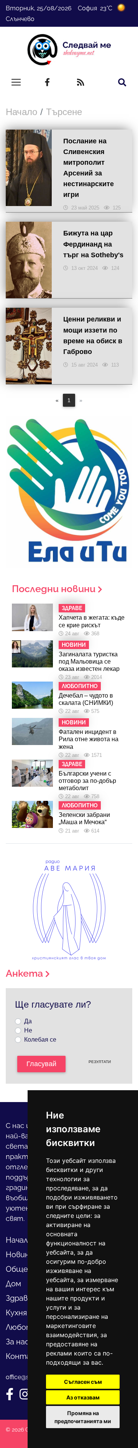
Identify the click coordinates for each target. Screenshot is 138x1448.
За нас (17, 1341)
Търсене (64, 112)
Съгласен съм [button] (83, 1381)
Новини (20, 1254)
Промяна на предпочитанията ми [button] (82, 1417)
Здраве (19, 1298)
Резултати (100, 1062)
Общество (27, 1269)
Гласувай (41, 1064)
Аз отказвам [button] (83, 1397)
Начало (21, 112)
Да (28, 1021)
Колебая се (40, 1039)
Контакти (26, 1356)
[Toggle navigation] (16, 82)
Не (28, 1030)
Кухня (16, 1312)
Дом (13, 1283)
